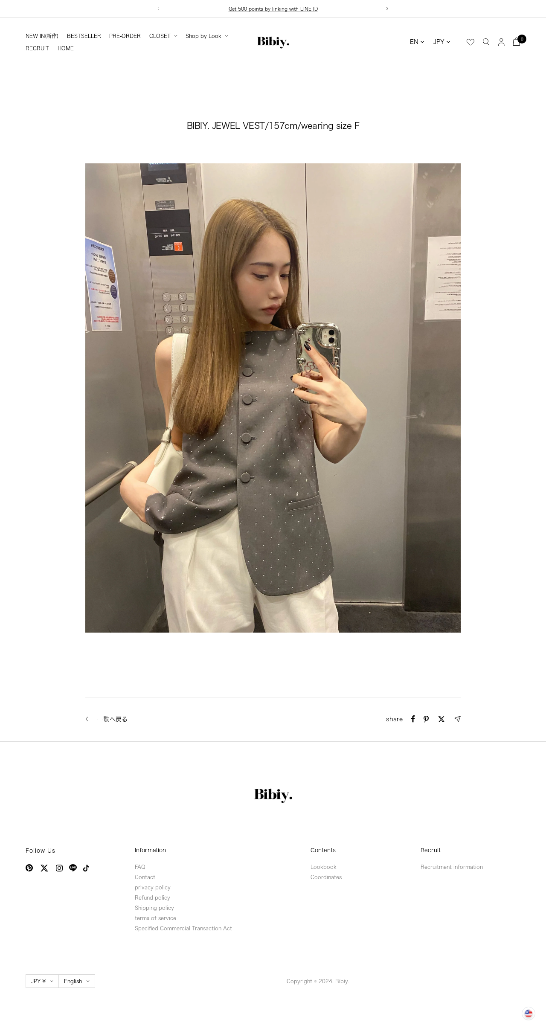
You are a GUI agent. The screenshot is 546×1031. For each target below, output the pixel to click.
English (73, 981)
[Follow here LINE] (73, 868)
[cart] (516, 42)
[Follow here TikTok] (86, 868)
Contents (323, 850)
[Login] (501, 42)
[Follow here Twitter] (44, 868)
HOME (66, 48)
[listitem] (413, 719)
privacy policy (153, 887)
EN (414, 42)
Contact (145, 877)
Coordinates (326, 877)
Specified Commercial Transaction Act (183, 928)
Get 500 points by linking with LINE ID (273, 8)
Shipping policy (154, 907)
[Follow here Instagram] (59, 868)
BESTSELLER (84, 35)
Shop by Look (203, 35)
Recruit (431, 850)
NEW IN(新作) (42, 35)
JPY (438, 42)
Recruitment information (452, 866)
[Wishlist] (470, 42)
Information (150, 850)
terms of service (155, 918)
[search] (486, 41)
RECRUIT (37, 48)
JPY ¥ (38, 981)
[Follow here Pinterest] (29, 867)
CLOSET (160, 35)
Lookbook (324, 866)
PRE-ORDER (125, 35)
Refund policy (152, 897)
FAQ (140, 866)
